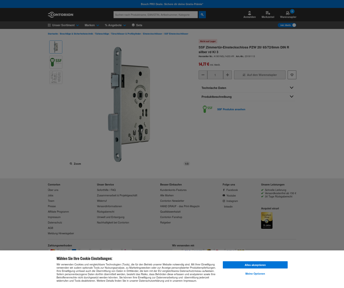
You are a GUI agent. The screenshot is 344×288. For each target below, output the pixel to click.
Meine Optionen (255, 273)
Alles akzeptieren (255, 265)
